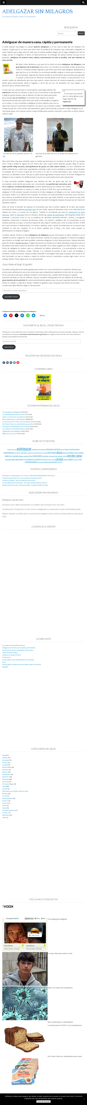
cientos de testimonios (55, 215)
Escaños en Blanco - (9, 480)
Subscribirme (8, 347)
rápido (65, 459)
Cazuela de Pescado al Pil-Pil (32, 478)
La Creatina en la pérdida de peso (13, 429)
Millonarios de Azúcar (9, 434)
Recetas (5, 794)
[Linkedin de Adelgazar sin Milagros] (10, 362)
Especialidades (7, 798)
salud (70, 459)
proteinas (29, 459)
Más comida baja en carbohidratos (13, 419)
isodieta (81, 453)
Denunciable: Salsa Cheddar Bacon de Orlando (18, 660)
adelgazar (24, 448)
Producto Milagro (8, 784)
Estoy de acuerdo (43, 1101)
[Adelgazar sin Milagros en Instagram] (7, 362)
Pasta (4, 808)
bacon (62, 449)
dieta (59, 452)
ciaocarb (23, 453)
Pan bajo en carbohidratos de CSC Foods (16, 426)
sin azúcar (76, 459)
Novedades (6, 774)
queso (53, 459)
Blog (3, 755)
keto (7, 456)
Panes (4, 805)
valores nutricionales (50, 462)
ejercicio (65, 453)
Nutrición (5, 777)
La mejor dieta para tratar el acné (13, 414)
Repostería (6, 815)
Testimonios (6, 657)
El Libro (52, 476)
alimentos (50, 449)
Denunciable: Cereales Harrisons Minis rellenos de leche (21, 664)
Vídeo (4, 818)
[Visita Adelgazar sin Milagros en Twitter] (14, 362)
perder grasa (62, 456)
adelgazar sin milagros (39, 449)
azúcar (57, 449)
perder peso (74, 455)
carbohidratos (8, 452)
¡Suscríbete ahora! (11, 297)
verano (60, 462)
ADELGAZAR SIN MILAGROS (37, 12)
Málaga (21, 456)
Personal (5, 782)
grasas (76, 453)
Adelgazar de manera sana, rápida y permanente (18, 648)
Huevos (4, 801)
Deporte (5, 770)
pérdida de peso (46, 459)
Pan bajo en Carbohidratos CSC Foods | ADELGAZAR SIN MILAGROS (25, 476)
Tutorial (4, 789)
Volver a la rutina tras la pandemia (13, 417)
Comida (4, 765)
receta (59, 459)
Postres (5, 813)
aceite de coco (11, 449)
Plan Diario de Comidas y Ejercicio (13, 791)
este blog (20, 215)
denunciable (51, 453)
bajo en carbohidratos (72, 449)
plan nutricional (17, 459)
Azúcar (4, 762)
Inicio (4, 662)
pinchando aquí (30, 209)
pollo (24, 459)
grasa (71, 452)
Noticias (5, 772)
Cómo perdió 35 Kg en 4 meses (36, 483)
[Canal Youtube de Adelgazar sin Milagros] (17, 362)
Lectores (5, 803)
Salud (4, 786)
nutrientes (45, 456)
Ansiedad (5, 760)
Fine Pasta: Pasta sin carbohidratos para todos (18, 424)
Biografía (5, 667)
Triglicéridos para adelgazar (11, 431)
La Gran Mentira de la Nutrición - (13, 483)
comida (44, 453)
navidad (25, 456)
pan (56, 456)
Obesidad (5, 779)
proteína (37, 459)
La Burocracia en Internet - (11, 478)
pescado (8, 459)
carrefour (17, 453)
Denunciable (6, 767)
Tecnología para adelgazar (11, 412)
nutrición (37, 455)
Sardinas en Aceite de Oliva (11, 655)
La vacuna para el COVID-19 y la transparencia (17, 422)
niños (30, 456)
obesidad (52, 456)
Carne (4, 796)
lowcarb (15, 456)
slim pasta (40, 462)
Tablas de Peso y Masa (10, 653)
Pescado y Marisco (8, 810)
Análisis (4, 758)
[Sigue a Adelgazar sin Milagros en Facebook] (3, 362)
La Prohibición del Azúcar (26, 480)
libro (10, 456)
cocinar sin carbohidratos (34, 453)
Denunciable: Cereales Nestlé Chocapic (35, 485)
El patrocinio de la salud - (10, 485)
